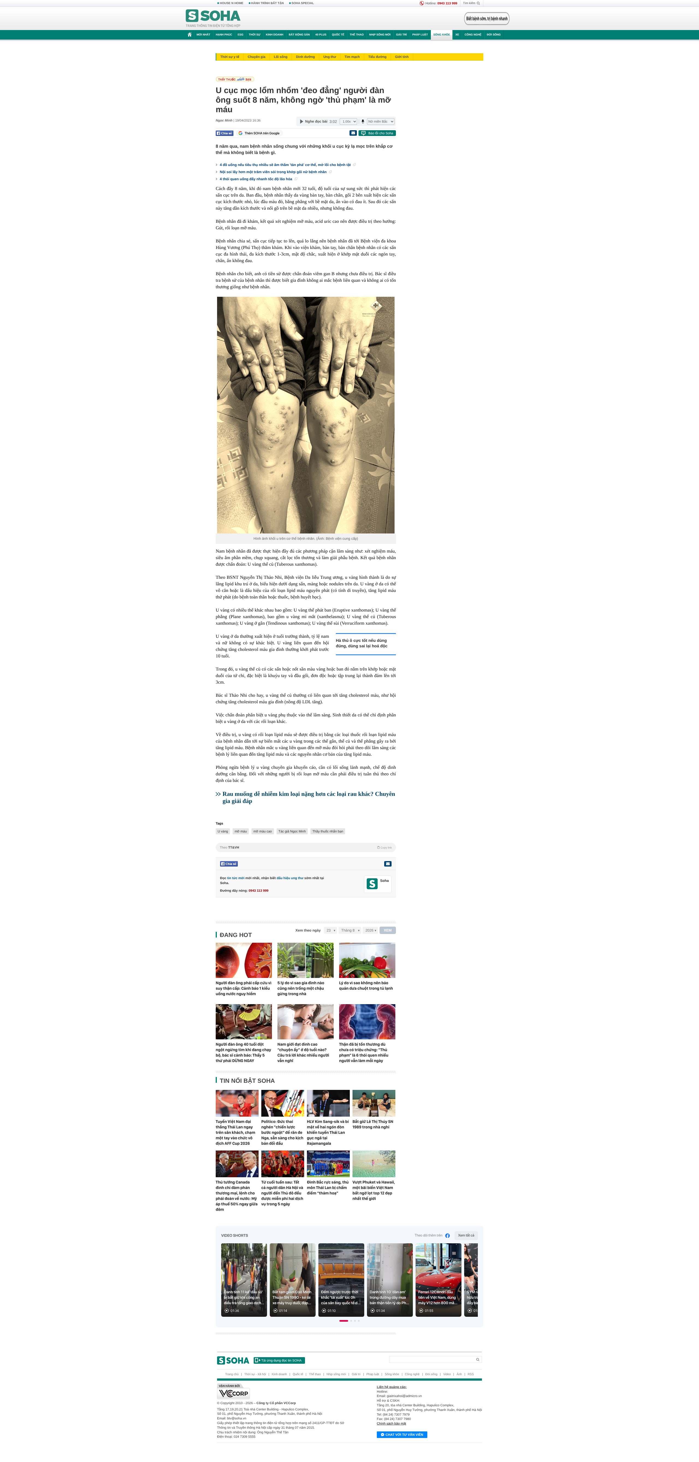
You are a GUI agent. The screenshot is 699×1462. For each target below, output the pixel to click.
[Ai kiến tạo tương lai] (485, 18)
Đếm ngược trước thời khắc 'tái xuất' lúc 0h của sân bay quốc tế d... (340, 1297)
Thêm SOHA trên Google (262, 133)
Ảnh (459, 1374)
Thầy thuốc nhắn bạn (327, 831)
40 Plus (321, 34)
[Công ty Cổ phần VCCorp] (283, 1391)
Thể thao (357, 34)
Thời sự (254, 34)
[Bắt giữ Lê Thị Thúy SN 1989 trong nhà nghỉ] (374, 1103)
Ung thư (329, 57)
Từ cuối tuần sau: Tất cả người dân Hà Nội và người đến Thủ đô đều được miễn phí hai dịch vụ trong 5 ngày (282, 1193)
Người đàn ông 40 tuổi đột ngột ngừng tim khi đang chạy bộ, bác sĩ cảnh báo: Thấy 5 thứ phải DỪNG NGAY (243, 1052)
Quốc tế (338, 34)
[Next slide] (471, 1282)
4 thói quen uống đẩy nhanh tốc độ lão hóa (256, 179)
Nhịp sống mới (379, 34)
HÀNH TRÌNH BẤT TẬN (267, 3)
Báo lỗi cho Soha (380, 133)
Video (447, 1374)
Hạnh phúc (224, 34)
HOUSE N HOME (231, 3)
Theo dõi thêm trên (429, 1235)
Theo (306, 847)
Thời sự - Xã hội (255, 1374)
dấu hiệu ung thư (290, 878)
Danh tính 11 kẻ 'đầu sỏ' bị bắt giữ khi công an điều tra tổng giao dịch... (244, 1297)
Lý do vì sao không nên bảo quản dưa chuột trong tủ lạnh (366, 985)
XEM (388, 930)
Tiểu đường (377, 57)
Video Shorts (234, 1235)
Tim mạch (352, 57)
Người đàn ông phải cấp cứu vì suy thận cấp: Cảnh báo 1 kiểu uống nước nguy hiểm (243, 988)
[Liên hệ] (388, 864)
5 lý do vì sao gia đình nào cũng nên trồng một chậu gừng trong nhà (300, 988)
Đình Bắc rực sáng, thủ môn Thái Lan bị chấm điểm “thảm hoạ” (328, 1188)
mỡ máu (241, 831)
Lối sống (281, 57)
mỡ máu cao (262, 831)
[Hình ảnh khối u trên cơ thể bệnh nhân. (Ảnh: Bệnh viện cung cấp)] (306, 415)
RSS (471, 1374)
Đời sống (494, 34)
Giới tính (402, 57)
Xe (457, 34)
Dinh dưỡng (305, 57)
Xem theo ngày (308, 930)
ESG (240, 34)
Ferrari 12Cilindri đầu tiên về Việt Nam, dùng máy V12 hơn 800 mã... (437, 1297)
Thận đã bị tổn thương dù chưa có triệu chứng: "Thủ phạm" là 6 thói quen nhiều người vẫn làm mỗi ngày (363, 1052)
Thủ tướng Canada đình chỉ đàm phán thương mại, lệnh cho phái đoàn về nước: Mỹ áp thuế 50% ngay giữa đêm (236, 1196)
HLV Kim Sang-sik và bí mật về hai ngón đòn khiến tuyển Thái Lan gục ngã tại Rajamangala (328, 1132)
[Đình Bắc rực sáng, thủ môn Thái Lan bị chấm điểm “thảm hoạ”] (328, 1163)
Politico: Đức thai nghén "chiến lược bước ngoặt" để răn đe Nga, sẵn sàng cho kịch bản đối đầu (282, 1132)
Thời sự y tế (229, 57)
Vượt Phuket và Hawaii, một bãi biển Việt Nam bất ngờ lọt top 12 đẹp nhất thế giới (374, 1190)
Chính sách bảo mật (391, 1423)
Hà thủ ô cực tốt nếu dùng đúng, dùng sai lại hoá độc (361, 643)
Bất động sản (299, 34)
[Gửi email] (353, 133)
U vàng (223, 831)
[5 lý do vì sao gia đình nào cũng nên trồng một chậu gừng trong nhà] (305, 960)
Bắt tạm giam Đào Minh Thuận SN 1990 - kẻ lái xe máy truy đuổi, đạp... (292, 1297)
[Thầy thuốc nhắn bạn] (304, 79)
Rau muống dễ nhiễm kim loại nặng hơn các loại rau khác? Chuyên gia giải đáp (309, 797)
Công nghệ (472, 34)
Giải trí (401, 34)
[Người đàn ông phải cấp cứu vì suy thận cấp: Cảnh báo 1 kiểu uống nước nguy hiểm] (244, 960)
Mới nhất (203, 34)
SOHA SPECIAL (303, 3)
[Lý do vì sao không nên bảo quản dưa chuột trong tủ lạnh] (367, 960)
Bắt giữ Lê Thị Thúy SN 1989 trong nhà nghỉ (373, 1124)
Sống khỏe (441, 34)
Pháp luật (420, 34)
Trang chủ (232, 1374)
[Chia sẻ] (224, 133)
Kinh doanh (274, 34)
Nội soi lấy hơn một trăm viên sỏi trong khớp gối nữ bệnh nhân (274, 172)
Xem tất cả (466, 1235)
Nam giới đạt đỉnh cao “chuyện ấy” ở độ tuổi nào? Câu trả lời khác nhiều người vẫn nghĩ (303, 1052)
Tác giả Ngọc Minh (292, 831)
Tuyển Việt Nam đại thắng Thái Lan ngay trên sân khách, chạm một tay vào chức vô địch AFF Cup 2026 (235, 1132)
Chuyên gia (256, 57)
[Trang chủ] (213, 18)
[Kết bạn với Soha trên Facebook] (372, 883)
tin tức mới (235, 878)
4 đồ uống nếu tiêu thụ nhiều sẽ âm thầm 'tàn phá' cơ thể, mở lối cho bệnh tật (286, 165)
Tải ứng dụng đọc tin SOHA (281, 1360)
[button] (343, 1321)
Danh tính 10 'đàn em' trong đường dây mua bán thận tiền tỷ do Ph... (389, 1297)
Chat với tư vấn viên (404, 1435)
